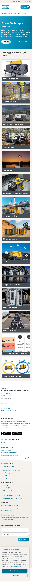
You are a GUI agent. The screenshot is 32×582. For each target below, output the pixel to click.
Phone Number (5, 408)
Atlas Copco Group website (10, 505)
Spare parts (6, 478)
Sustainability (7, 493)
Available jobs (7, 488)
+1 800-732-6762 (21, 42)
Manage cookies (15, 575)
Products (3, 442)
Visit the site (23, 539)
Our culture (6, 485)
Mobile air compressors (9, 466)
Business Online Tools (7, 447)
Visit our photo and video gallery (12, 508)
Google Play (17, 433)
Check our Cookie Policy (14, 566)
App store (6, 433)
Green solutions (7, 490)
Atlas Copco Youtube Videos (9, 452)
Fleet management (8, 473)
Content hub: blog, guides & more (12, 498)
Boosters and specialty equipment (12, 470)
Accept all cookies (14, 571)
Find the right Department (8, 410)
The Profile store (8, 510)
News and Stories (6, 450)
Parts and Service (6, 445)
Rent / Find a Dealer (6, 403)
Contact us (6, 42)
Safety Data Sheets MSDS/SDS (9, 455)
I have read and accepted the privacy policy (19, 110)
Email (3, 406)
